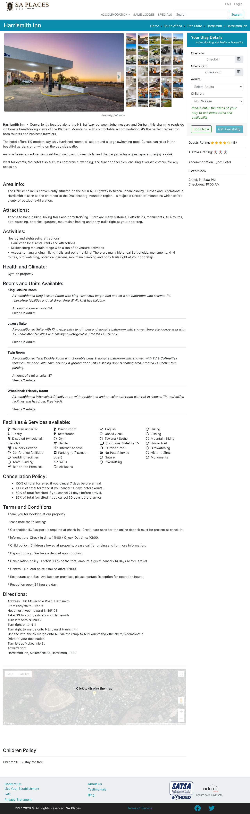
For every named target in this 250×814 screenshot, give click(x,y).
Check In (197, 53)
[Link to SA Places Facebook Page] (197, 809)
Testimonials (97, 789)
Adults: (196, 79)
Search (236, 14)
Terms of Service (139, 808)
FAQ (228, 4)
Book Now (201, 129)
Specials (165, 14)
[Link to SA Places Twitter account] (211, 809)
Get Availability (229, 129)
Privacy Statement (18, 799)
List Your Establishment (21, 789)
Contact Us (12, 784)
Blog (91, 795)
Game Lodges (144, 14)
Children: (197, 93)
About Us (95, 784)
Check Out (199, 66)
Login (238, 4)
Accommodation (114, 14)
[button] (9, 77)
